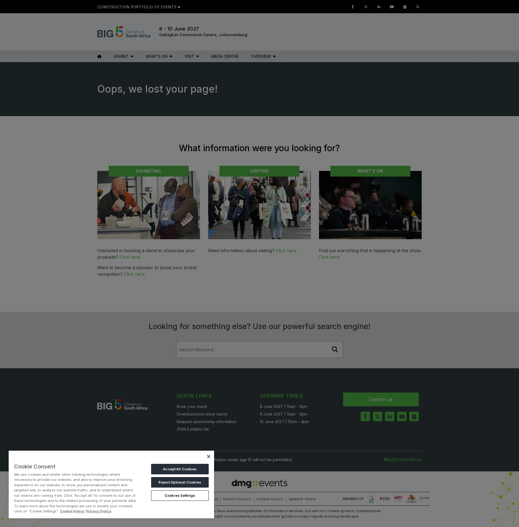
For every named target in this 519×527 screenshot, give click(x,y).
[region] (111, 484)
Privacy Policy (98, 511)
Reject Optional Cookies (179, 482)
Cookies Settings (180, 495)
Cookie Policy (72, 511)
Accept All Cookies (180, 469)
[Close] (208, 456)
